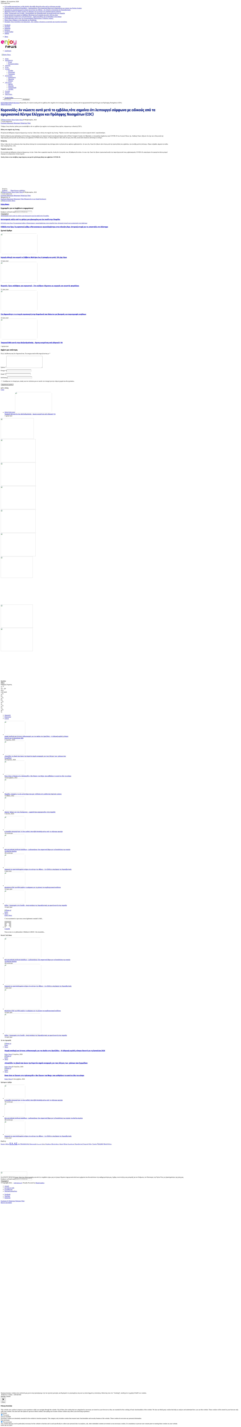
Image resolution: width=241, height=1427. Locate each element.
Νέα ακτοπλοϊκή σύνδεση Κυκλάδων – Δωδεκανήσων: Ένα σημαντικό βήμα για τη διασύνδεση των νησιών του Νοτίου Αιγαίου (43, 8)
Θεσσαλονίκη (24, 1144)
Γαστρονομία (12, 87)
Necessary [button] (4, 1413)
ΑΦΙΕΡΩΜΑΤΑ (9, 60)
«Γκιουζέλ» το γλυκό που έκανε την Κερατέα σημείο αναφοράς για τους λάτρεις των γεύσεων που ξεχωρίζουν (46, 1063)
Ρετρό (10, 62)
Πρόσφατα (8, 717)
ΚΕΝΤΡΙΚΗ (4, 103)
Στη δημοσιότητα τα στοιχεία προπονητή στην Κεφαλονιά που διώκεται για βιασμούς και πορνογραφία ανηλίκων (43, 314)
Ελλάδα (10, 70)
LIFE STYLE (8, 82)
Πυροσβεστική (71, 1144)
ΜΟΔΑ (10, 84)
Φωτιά (106, 1144)
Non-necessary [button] (5, 1420)
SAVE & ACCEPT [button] (6, 1425)
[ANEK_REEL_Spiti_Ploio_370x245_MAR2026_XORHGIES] (17, 577)
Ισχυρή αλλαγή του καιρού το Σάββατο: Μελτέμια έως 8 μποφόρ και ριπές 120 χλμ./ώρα (31, 15)
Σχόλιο (3, 367)
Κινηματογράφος (13, 64)
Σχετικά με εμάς (9, 1188)
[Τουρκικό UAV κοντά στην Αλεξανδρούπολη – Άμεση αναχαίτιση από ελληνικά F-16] (19, 339)
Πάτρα (65, 1144)
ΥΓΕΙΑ (7, 67)
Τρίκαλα (94, 1144)
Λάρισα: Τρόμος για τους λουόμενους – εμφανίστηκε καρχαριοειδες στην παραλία (30, 812)
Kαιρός (3, 1144)
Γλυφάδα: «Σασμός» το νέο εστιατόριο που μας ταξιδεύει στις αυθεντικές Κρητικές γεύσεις (33, 794)
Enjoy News (19, 120)
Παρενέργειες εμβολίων (18, 190)
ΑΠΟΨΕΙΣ (7, 65)
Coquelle (7, 929)
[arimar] (18, 532)
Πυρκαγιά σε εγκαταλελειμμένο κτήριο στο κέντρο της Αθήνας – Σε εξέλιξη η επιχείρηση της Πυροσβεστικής (38, 10)
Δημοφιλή (8, 715)
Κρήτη (43, 1144)
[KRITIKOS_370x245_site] (18, 462)
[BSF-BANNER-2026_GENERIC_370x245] (18, 485)
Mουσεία (11, 79)
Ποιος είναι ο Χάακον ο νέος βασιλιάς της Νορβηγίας (20, 20)
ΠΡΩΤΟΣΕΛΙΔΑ (14, 103)
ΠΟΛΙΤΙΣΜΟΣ (8, 75)
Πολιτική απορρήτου (11, 1191)
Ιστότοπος (4, 377)
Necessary (6, 1415)
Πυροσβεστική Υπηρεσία (81, 1144)
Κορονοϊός (39, 1144)
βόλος (110, 1144)
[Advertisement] (57, 175)
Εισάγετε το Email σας (7, 212)
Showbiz (11, 86)
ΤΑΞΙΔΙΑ (7, 69)
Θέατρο (10, 81)
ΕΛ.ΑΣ (13, 1143)
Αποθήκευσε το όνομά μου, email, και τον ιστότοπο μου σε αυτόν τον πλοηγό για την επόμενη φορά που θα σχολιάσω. (38, 381)
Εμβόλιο (4, 190)
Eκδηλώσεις (12, 77)
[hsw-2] (18, 555)
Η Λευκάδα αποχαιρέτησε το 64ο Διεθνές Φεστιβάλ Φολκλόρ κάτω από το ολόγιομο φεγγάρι (33, 6)
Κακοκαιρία (33, 1144)
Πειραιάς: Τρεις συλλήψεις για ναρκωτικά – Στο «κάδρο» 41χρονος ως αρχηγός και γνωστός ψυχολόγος (36, 22)
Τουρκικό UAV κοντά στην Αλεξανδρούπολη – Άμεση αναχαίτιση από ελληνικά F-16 (32, 343)
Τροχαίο (100, 1144)
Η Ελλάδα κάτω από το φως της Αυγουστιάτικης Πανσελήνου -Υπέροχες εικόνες (29, 18)
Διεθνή (7, 92)
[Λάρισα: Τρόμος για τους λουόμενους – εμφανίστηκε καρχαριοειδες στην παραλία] (15, 810)
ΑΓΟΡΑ (10, 89)
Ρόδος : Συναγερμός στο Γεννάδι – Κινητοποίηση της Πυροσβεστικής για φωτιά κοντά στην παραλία (35, 13)
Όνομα (3, 370)
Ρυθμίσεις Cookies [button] (7, 1394)
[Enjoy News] (9, 47)
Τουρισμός (11, 74)
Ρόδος (90, 1144)
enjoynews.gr (18, 1183)
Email (3, 374)
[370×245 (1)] (18, 508)
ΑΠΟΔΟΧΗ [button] (17, 1394)
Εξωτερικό (11, 72)
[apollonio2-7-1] (17, 650)
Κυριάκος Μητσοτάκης (52, 1144)
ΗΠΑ (19, 1144)
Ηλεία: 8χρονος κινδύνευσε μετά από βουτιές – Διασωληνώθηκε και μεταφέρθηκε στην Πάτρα (33, 16)
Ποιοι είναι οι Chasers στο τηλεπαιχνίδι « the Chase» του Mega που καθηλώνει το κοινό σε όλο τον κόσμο (38, 776)
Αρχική (7, 1186)
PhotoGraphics (39, 1183)
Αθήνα (7, 1144)
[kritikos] (17, 438)
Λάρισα (61, 1144)
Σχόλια (7, 718)
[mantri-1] (17, 627)
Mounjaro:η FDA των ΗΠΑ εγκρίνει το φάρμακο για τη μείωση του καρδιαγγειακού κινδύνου (33, 11)
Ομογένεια (8, 94)
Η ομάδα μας (8, 1189)
